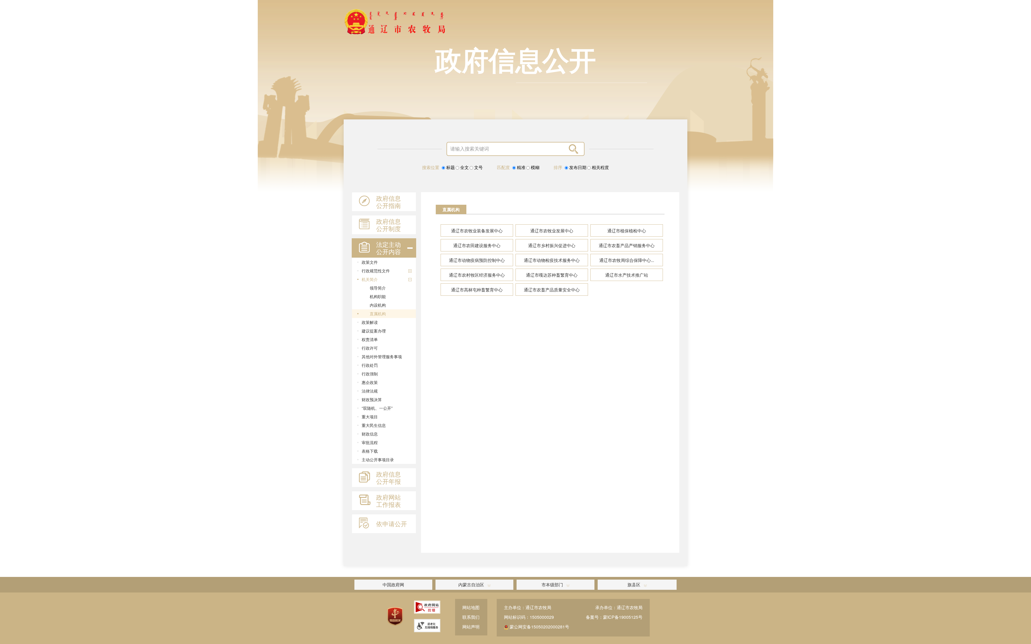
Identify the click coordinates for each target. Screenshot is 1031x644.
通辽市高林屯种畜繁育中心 (477, 290)
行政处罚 (370, 365)
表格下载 (370, 451)
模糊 (534, 167)
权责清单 (370, 339)
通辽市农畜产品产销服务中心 (627, 245)
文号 (478, 167)
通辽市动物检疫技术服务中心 (552, 260)
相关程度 (600, 167)
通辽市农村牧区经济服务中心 (477, 275)
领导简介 (378, 288)
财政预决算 (372, 399)
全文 (464, 167)
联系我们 (471, 617)
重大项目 (370, 416)
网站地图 (471, 607)
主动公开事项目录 (378, 459)
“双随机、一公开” (377, 408)
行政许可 (370, 348)
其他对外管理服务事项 (382, 356)
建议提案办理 (374, 331)
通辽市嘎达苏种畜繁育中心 (552, 275)
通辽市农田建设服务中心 (476, 245)
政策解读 (370, 322)
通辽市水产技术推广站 (626, 275)
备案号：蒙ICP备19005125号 (614, 617)
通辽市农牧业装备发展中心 (477, 231)
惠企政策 (370, 382)
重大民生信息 (374, 425)
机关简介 (370, 279)
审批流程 (370, 442)
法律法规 (370, 391)
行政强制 (370, 373)
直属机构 (378, 313)
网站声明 (471, 627)
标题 (450, 167)
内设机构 (378, 305)
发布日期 (577, 167)
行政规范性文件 (376, 270)
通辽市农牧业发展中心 (551, 231)
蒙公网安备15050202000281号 (539, 627)
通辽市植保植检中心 (626, 231)
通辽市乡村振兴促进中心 (551, 245)
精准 (520, 167)
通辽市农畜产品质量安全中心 (552, 290)
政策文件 (370, 262)
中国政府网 (393, 584)
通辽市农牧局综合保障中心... (626, 260)
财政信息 (370, 434)
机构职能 (378, 296)
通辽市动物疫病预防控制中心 (477, 260)
